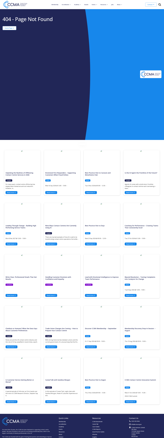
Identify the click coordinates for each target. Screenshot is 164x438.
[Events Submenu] (97, 4)
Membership (54, 4)
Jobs (112, 4)
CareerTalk (95, 424)
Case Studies (96, 426)
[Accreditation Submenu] (70, 4)
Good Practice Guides (98, 432)
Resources (103, 4)
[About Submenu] (122, 4)
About (118, 4)
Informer (94, 434)
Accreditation (65, 4)
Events (93, 4)
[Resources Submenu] (108, 4)
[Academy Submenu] (81, 4)
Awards (86, 4)
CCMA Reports (96, 429)
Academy (76, 4)
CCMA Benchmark (97, 421)
